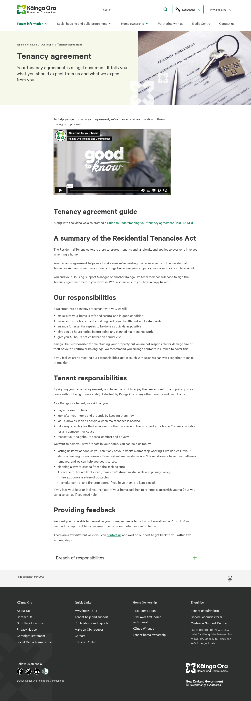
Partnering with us (170, 23)
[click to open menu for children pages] (46, 24)
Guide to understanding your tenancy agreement (150, 222)
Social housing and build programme (82, 23)
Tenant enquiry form (205, 610)
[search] (165, 9)
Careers (80, 635)
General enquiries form (206, 617)
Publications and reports (91, 623)
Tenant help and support (91, 617)
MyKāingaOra (218, 9)
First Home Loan (144, 610)
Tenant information (30, 23)
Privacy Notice (27, 629)
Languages (189, 9)
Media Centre (201, 23)
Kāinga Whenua (143, 628)
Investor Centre (85, 642)
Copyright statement (31, 635)
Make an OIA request (89, 629)
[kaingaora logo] (36, 9)
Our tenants (47, 44)
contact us (114, 535)
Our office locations (30, 623)
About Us (23, 610)
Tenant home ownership (149, 634)
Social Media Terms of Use (35, 642)
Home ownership (132, 23)
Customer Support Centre (208, 623)
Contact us (226, 23)
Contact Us (24, 617)
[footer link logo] (207, 668)
